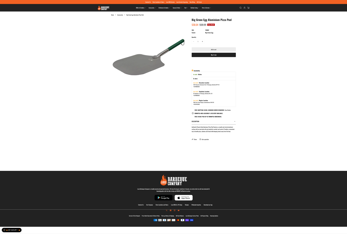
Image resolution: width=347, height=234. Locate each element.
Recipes (187, 205)
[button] (248, 8)
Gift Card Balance (180, 216)
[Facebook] (171, 210)
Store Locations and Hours (162, 205)
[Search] (241, 8)
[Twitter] (167, 210)
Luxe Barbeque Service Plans (192, 216)
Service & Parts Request (134, 216)
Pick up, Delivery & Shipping (167, 216)
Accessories (120, 15)
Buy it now (214, 55)
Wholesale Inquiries (196, 205)
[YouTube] (179, 210)
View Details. (228, 110)
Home (112, 15)
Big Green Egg (209, 33)
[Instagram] (175, 210)
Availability (197, 71)
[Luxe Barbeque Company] (103, 7)
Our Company (149, 205)
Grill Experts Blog (204, 216)
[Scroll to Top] (344, 224)
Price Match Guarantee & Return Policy (151, 216)
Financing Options (214, 216)
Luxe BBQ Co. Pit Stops (176, 205)
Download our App (208, 205)
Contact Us (141, 205)
